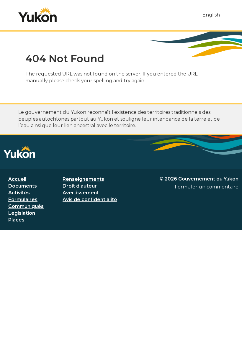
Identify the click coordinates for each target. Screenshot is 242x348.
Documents (22, 186)
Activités (19, 193)
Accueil (17, 179)
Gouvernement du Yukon (208, 179)
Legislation (21, 213)
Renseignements (83, 179)
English (211, 15)
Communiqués (26, 206)
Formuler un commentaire (206, 187)
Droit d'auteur (80, 186)
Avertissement (81, 193)
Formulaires (22, 199)
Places (16, 220)
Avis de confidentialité (90, 199)
